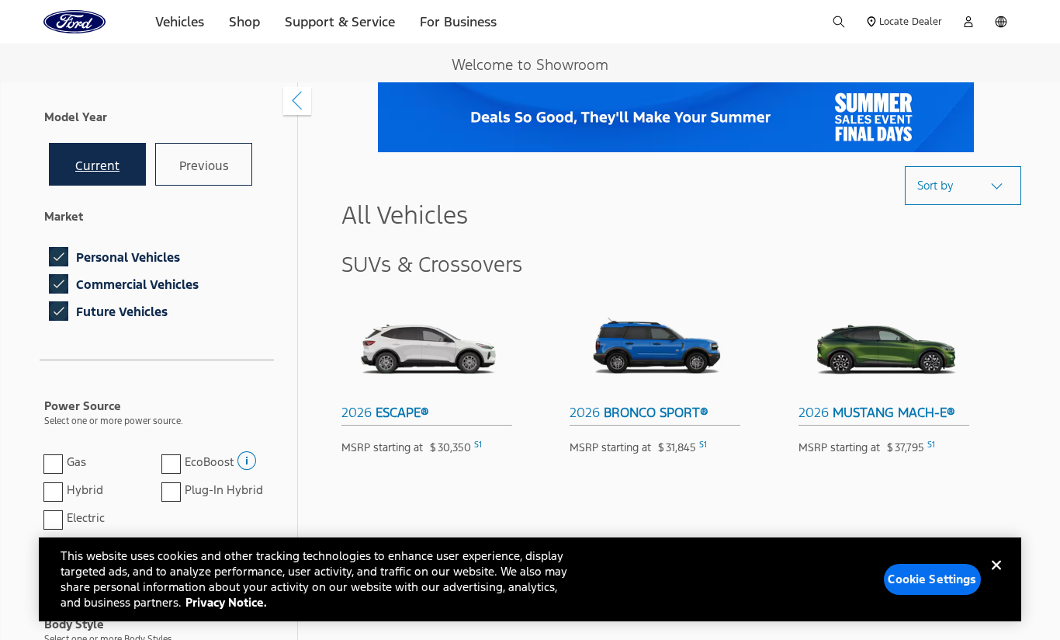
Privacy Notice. (226, 602)
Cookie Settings (932, 579)
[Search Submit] (839, 22)
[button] (245, 456)
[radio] (97, 164)
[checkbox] (58, 256)
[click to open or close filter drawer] (297, 101)
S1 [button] (478, 445)
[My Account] (968, 21)
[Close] (996, 578)
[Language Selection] (1001, 21)
